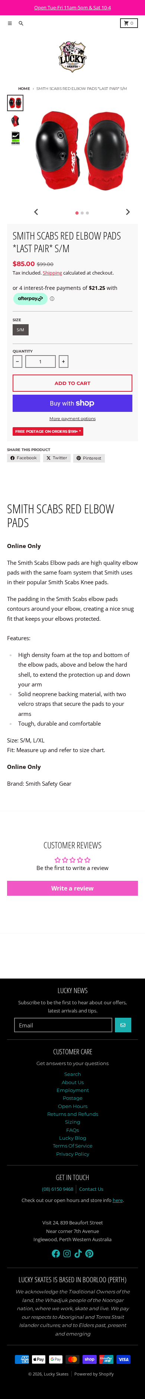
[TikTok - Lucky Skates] (78, 1253)
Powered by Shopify (94, 1374)
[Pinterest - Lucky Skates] (89, 1253)
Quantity (23, 351)
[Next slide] (127, 212)
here (118, 1200)
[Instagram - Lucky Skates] (67, 1253)
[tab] (76, 213)
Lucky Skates (56, 1374)
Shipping (52, 272)
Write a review (72, 888)
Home (24, 88)
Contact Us (91, 1189)
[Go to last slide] (36, 212)
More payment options (72, 418)
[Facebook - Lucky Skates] (56, 1253)
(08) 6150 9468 (57, 1189)
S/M (20, 329)
